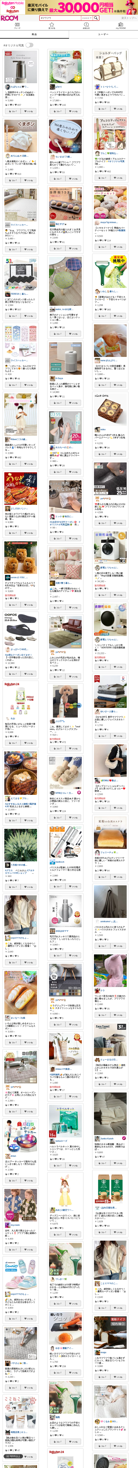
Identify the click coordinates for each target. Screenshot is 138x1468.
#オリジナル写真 (116, 161)
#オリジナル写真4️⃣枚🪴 (65, 523)
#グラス (9, 870)
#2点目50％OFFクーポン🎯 (63, 522)
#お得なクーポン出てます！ (18, 655)
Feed (17, 25)
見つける (51, 25)
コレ (13, 111)
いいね (30, 111)
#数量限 (121, 230)
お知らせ (86, 25)
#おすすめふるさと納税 (16, 804)
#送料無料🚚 (56, 1074)
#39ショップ (20, 873)
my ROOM (121, 25)
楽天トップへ (129, 17)
